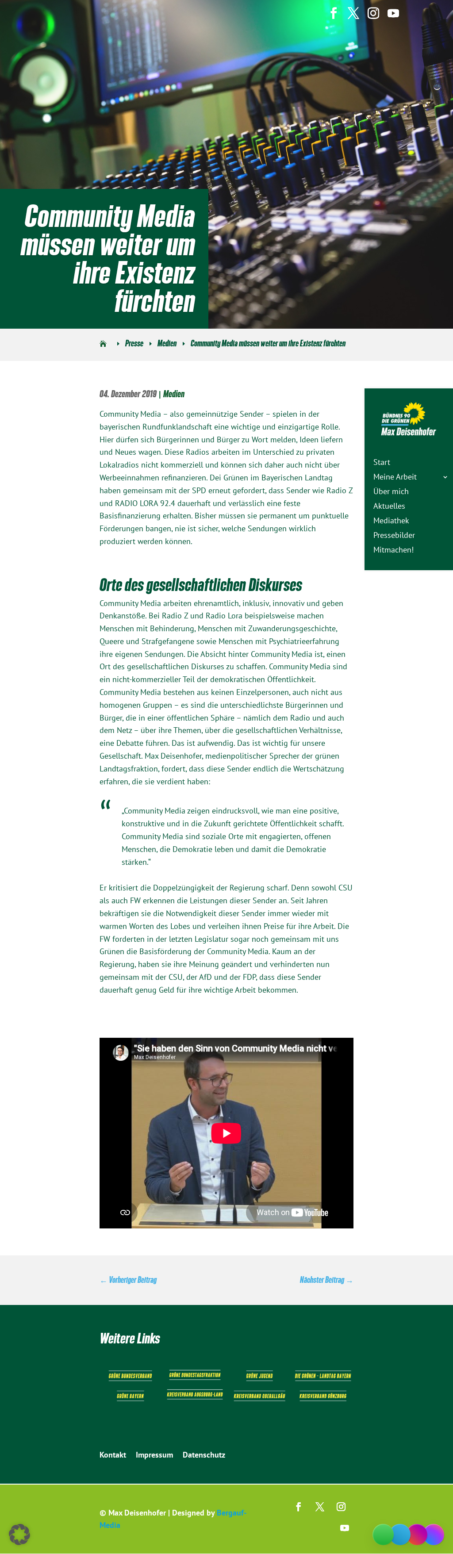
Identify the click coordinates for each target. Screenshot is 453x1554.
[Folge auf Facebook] (298, 1507)
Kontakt (113, 1456)
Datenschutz (204, 1456)
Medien (173, 393)
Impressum (154, 1456)
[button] (19, 1534)
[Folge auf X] (320, 1507)
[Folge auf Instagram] (341, 1507)
